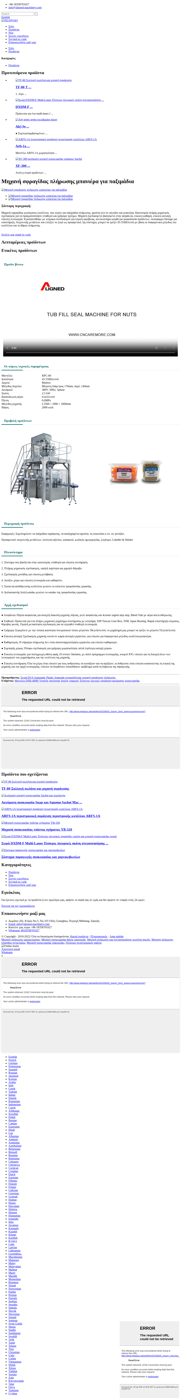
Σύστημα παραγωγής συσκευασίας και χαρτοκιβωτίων (40, 857)
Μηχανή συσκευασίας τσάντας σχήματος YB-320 (36, 829)
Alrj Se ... (22, 126)
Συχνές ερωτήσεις (18, 35)
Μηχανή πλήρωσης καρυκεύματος (20, 939)
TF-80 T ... (23, 87)
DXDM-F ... (24, 107)
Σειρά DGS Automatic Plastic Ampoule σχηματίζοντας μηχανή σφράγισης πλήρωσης (68, 677)
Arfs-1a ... (23, 146)
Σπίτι (11, 26)
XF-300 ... (23, 166)
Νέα (10, 32)
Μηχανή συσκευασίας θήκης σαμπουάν (63, 939)
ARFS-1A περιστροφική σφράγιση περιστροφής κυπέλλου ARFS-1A (50, 816)
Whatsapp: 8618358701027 (23, 930)
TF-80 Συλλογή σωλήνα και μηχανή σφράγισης (35, 788)
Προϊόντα (13, 29)
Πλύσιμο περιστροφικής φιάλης (83, 942)
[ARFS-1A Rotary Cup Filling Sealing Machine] (42, 809)
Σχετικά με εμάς (17, 39)
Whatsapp (7, 952)
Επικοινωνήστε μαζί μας (22, 42)
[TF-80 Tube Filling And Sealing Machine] (29, 781)
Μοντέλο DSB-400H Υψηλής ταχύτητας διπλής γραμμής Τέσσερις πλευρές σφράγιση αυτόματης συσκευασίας (77, 680)
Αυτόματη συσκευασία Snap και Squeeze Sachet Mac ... (41, 802)
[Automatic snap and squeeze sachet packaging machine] (33, 795)
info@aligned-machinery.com (25, 7)
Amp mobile (117, 936)
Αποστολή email (10, 949)
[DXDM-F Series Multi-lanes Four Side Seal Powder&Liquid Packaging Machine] (59, 836)
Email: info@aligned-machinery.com (28, 924)
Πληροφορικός (98, 936)
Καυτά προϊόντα (79, 936)
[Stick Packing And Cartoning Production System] (33, 850)
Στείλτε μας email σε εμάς (16, 234)
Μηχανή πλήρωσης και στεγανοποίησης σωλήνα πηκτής (118, 939)
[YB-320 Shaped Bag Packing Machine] (30, 822)
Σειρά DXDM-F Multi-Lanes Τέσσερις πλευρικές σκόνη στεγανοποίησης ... (54, 843)
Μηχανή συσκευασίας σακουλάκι (45, 942)
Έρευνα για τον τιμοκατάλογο (18, 905)
